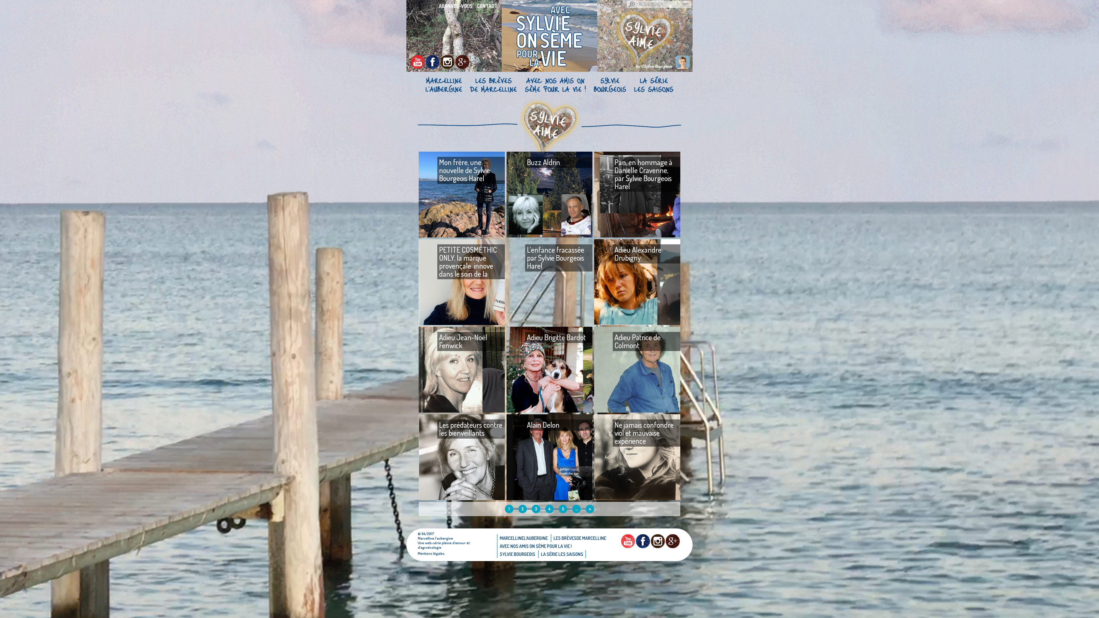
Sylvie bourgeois (610, 84)
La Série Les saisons (653, 84)
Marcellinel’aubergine (444, 84)
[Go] (632, 4)
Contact (487, 6)
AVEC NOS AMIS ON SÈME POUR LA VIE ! (555, 84)
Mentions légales (431, 553)
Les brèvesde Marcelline (493, 84)
